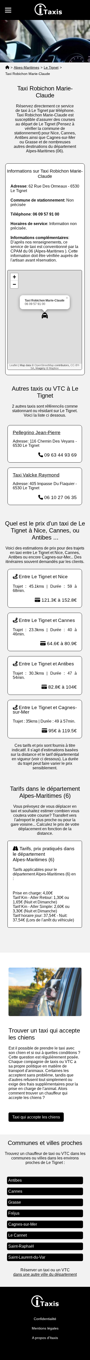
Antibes (15, 1180)
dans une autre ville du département (45, 1274)
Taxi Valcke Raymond (36, 475)
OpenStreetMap (44, 365)
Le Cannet (17, 1235)
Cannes (15, 1191)
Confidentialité (45, 1319)
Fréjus (14, 1213)
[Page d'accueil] (7, 67)
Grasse (14, 1202)
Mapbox (54, 368)
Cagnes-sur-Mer (22, 1224)
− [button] (14, 284)
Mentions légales (45, 1328)
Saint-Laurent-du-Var (26, 1257)
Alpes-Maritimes (26, 67)
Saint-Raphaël (21, 1246)
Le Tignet (51, 67)
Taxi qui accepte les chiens (36, 1117)
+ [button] (14, 277)
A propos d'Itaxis (45, 1338)
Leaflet (14, 365)
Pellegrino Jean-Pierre (36, 432)
